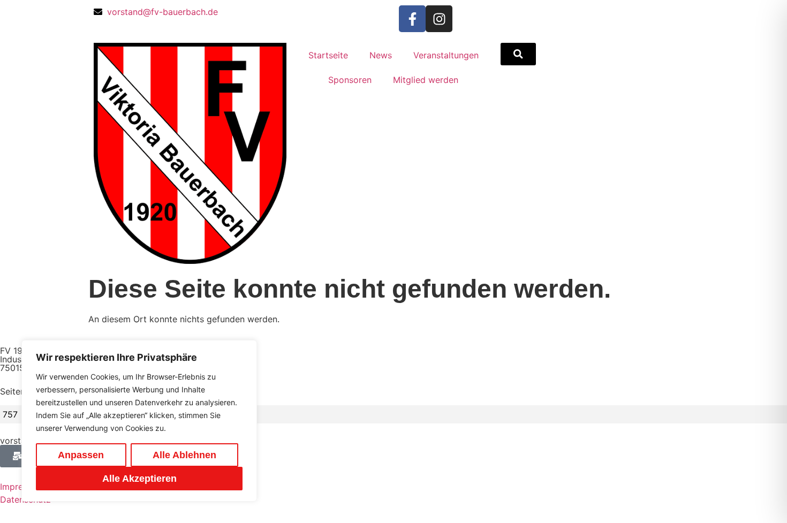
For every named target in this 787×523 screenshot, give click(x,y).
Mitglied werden (425, 79)
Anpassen (81, 455)
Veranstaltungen (446, 55)
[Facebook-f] (412, 18)
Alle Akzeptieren (139, 478)
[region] (139, 421)
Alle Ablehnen (184, 455)
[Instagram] (439, 18)
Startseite (328, 55)
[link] (518, 54)
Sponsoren (350, 79)
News (380, 55)
